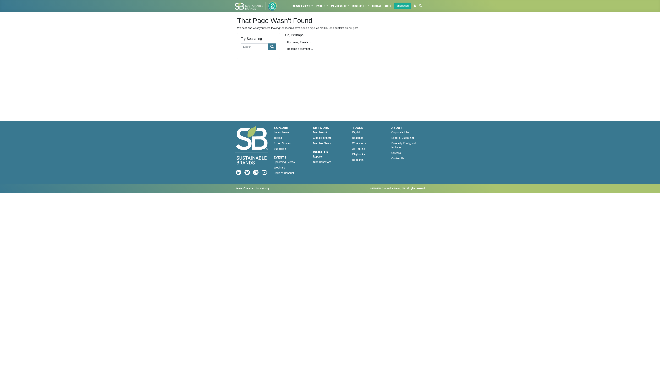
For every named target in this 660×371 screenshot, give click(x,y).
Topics (278, 137)
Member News (322, 143)
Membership (339, 6)
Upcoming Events (284, 162)
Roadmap (358, 137)
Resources (359, 6)
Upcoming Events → (299, 42)
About (388, 6)
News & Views (302, 6)
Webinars (279, 167)
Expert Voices (282, 143)
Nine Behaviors (322, 162)
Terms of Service (244, 188)
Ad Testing (358, 148)
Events (321, 6)
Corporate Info (400, 132)
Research (358, 159)
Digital (376, 6)
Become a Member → (300, 48)
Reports (318, 156)
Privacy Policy (262, 188)
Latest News (281, 132)
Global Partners (322, 137)
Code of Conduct (284, 173)
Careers (396, 153)
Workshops (359, 143)
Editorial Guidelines (403, 137)
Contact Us (397, 158)
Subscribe (403, 5)
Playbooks (358, 154)
